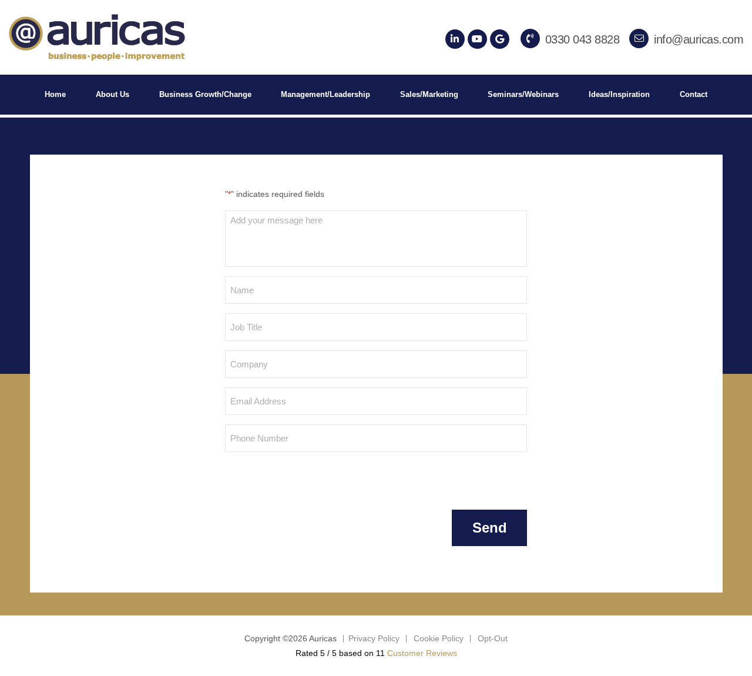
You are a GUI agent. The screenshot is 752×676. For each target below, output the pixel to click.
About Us (112, 94)
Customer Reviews (422, 653)
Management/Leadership (325, 94)
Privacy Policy (374, 638)
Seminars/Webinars (523, 94)
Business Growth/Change (205, 94)
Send (489, 528)
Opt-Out (493, 638)
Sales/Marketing (429, 94)
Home (55, 94)
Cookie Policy (439, 638)
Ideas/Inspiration (619, 94)
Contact (693, 94)
